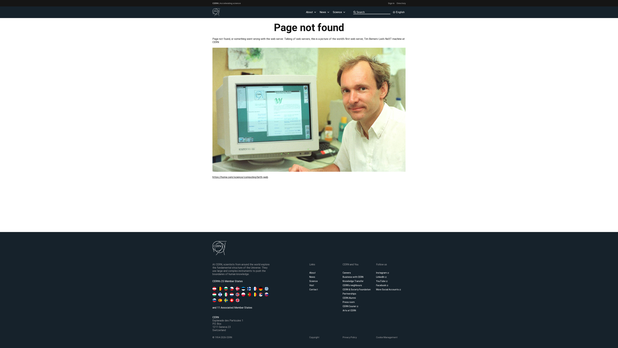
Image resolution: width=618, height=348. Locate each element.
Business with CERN (353, 277)
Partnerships (349, 293)
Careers (347, 272)
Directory (401, 3)
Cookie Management (387, 337)
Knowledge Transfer (353, 281)
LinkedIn (380, 277)
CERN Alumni (349, 298)
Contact (313, 289)
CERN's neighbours (352, 285)
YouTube (381, 281)
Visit (311, 285)
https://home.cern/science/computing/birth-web (240, 177)
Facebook (381, 285)
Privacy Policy (350, 337)
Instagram (381, 272)
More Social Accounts (387, 289)
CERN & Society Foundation (357, 289)
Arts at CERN (349, 310)
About (312, 272)
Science (337, 12)
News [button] (323, 12)
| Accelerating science (226, 3)
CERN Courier (350, 306)
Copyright (314, 337)
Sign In (391, 3)
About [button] (309, 12)
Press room (349, 302)
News (312, 277)
